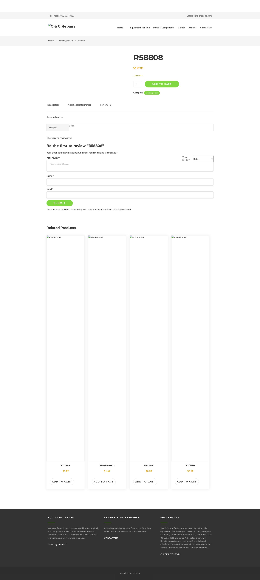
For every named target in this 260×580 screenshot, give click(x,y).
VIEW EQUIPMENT (57, 544)
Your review (53, 158)
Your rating (186, 158)
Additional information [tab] (79, 105)
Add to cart (162, 84)
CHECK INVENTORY (170, 554)
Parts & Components (163, 27)
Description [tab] (53, 105)
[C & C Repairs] (61, 27)
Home (120, 27)
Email (49, 189)
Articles (193, 27)
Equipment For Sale (140, 27)
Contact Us (206, 27)
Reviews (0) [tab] (105, 105)
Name (50, 176)
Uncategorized (66, 41)
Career (181, 27)
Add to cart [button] (62, 481)
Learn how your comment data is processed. (109, 209)
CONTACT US (111, 538)
